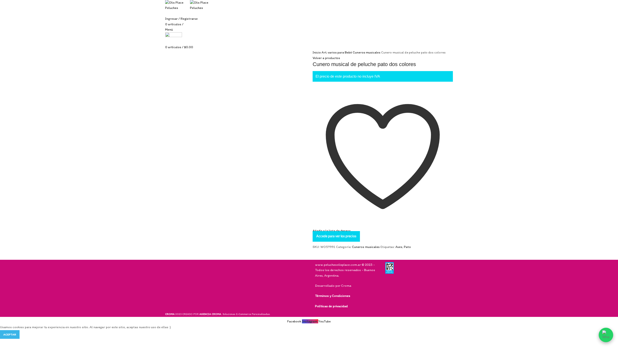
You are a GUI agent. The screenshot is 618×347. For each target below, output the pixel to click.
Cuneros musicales (367, 52)
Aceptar (9, 334)
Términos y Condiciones (332, 296)
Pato (407, 247)
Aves (398, 247)
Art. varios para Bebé (337, 52)
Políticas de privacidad (331, 306)
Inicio (317, 52)
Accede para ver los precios (336, 236)
